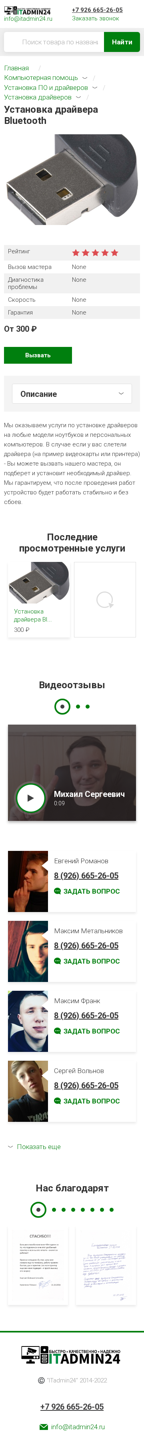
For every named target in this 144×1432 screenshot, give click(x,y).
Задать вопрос (92, 891)
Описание (38, 394)
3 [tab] (88, 707)
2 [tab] (78, 707)
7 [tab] (102, 1210)
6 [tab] (92, 1210)
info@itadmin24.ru (78, 1427)
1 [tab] (62, 707)
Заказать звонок (95, 18)
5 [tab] (83, 1210)
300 (22, 329)
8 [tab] (112, 1210)
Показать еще (39, 1147)
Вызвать (38, 355)
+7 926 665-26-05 (97, 10)
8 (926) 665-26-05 (86, 875)
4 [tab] (73, 1210)
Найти (122, 42)
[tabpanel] (72, 773)
